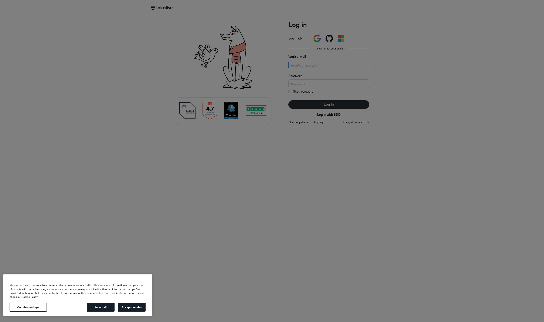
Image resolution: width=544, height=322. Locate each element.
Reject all (101, 307)
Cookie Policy (29, 296)
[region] (77, 295)
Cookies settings (28, 307)
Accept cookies (132, 307)
